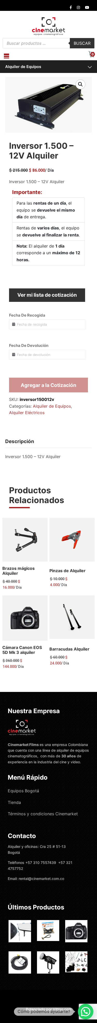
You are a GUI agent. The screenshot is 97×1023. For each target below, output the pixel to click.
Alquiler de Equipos (23, 66)
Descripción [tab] (19, 441)
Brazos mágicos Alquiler (18, 571)
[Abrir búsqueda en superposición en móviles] (48, 43)
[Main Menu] (6, 56)
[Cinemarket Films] (48, 26)
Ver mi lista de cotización (47, 295)
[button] (80, 84)
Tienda (14, 802)
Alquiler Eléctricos (26, 412)
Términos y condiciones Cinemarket (43, 813)
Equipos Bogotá (23, 790)
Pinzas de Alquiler (67, 570)
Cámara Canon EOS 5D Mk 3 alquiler (22, 650)
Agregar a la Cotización (48, 385)
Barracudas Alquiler (69, 649)
